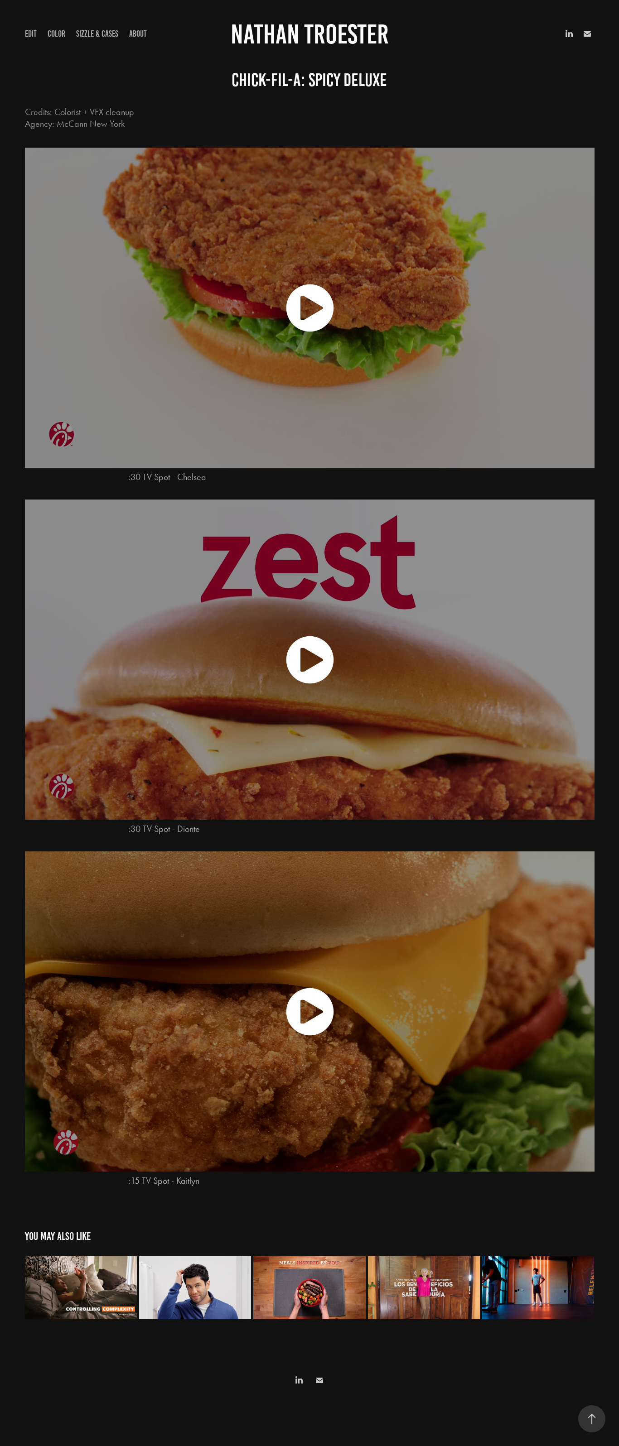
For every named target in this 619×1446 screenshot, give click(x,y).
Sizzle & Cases (97, 33)
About (138, 33)
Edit (31, 33)
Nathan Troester (310, 34)
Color (56, 33)
